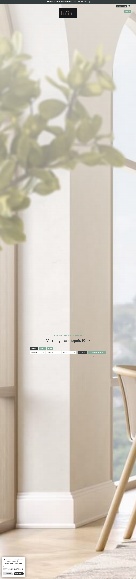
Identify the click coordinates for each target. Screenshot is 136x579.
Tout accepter (19, 573)
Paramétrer (8, 573)
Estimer (50, 348)
